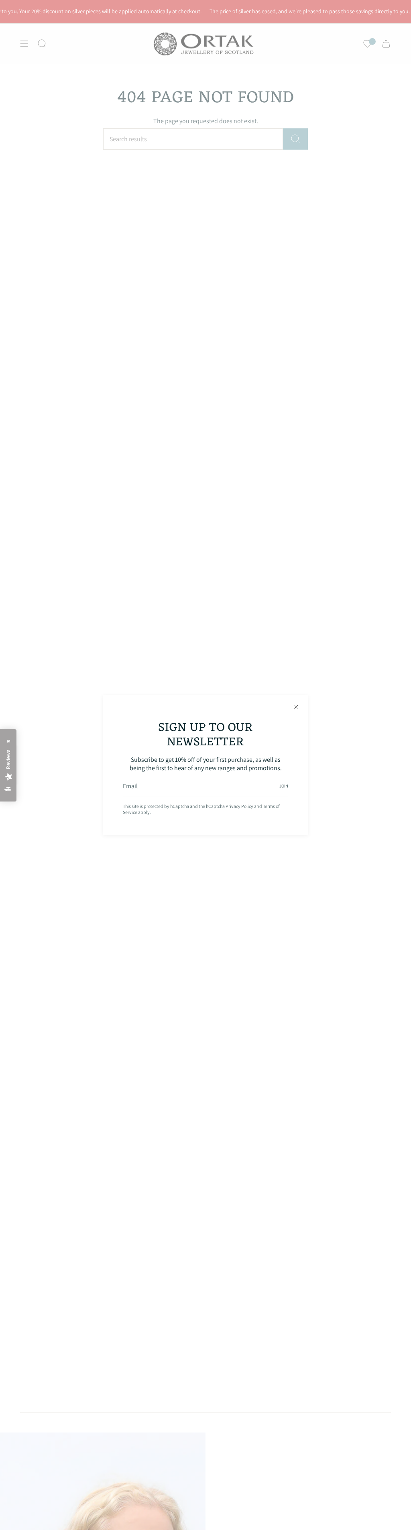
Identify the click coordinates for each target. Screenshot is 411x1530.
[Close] (296, 707)
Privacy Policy (239, 806)
